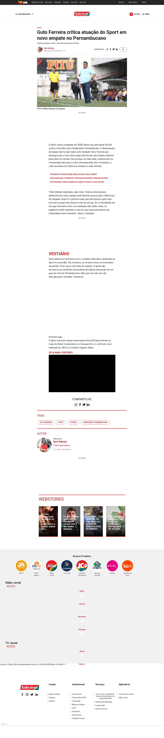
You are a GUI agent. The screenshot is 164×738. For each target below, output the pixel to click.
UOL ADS (83, 2)
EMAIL (144, 2)
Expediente (76, 711)
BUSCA (121, 2)
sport (60, 422)
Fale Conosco (76, 715)
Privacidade (76, 701)
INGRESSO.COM (37, 2)
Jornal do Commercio (126, 694)
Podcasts (52, 697)
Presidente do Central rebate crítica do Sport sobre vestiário (73, 174)
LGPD (74, 708)
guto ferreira (46, 422)
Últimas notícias (54, 694)
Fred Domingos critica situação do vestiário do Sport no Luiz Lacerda (77, 182)
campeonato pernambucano (95, 422)
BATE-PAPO (133, 2)
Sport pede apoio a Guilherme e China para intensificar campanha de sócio (79, 178)
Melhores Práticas (78, 704)
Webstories (51, 499)
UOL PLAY (74, 2)
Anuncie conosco (101, 709)
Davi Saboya (49, 48)
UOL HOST (48, 2)
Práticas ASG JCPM (79, 697)
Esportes (52, 701)
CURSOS (66, 2)
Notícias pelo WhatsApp (103, 702)
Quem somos (77, 694)
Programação (100, 705)
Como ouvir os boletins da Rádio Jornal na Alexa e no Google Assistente (105, 696)
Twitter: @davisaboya (61, 445)
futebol (73, 422)
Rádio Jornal (123, 697)
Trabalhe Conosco (78, 718)
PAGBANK (57, 2)
